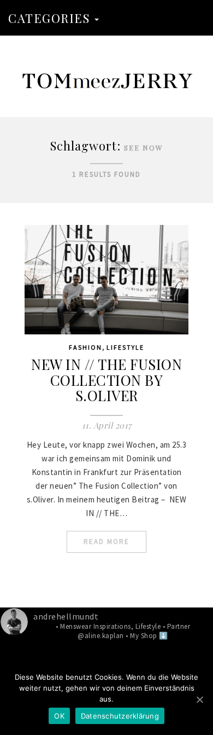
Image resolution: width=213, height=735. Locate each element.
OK (59, 715)
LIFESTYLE (125, 347)
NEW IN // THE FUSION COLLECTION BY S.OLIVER (106, 380)
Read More (106, 541)
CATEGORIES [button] (50, 18)
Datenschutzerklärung (120, 715)
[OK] (199, 699)
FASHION (85, 347)
